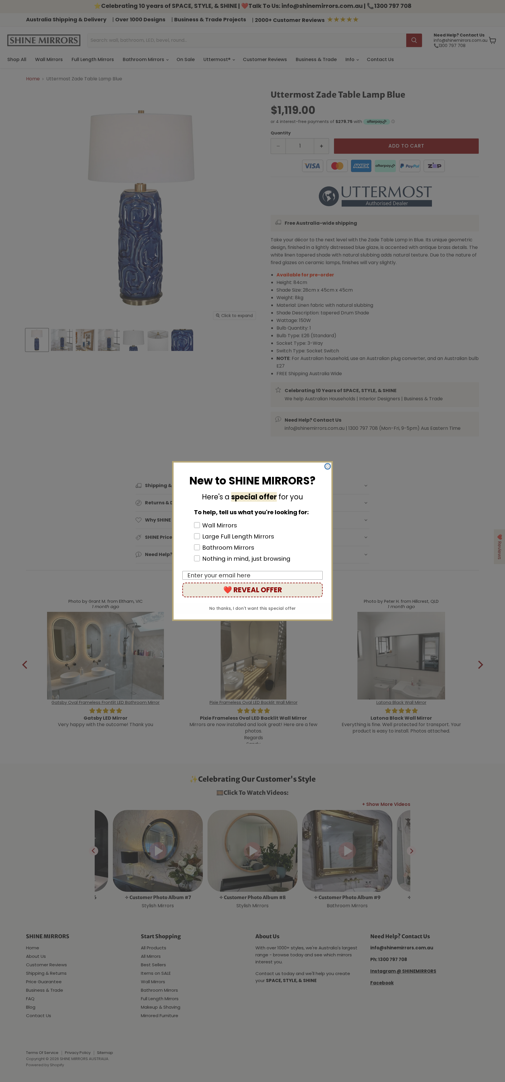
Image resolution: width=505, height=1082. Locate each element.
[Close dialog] (328, 466)
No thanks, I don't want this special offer (252, 608)
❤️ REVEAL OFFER (252, 590)
